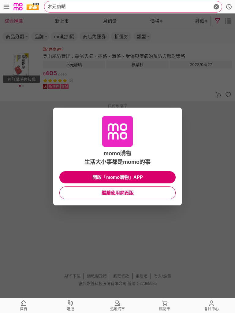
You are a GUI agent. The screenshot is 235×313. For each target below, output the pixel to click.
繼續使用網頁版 (118, 192)
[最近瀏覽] (228, 7)
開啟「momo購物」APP (117, 177)
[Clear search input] (216, 7)
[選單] (6, 7)
